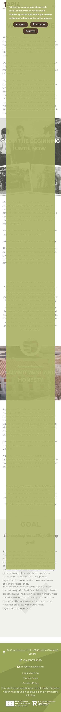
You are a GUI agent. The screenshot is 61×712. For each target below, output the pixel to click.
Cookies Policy (30, 683)
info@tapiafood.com (32, 666)
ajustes (47, 18)
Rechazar (39, 24)
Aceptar (20, 24)
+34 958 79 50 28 (32, 660)
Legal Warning (30, 673)
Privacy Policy (30, 678)
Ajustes (30, 31)
